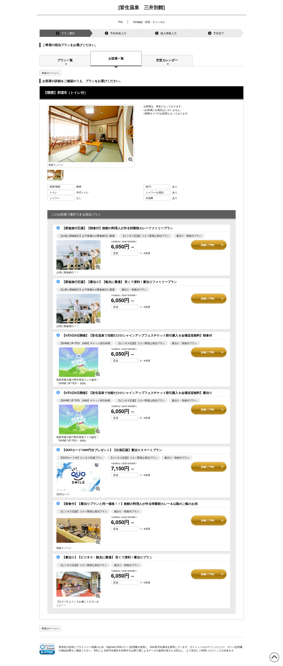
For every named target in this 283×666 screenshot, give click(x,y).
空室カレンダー (167, 60)
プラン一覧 (65, 60)
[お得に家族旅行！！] (78, 255)
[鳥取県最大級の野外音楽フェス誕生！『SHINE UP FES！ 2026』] (78, 362)
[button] (47, 648)
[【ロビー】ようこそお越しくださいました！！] (78, 584)
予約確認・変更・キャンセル (149, 22)
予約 (120, 22)
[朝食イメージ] (78, 530)
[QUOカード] (78, 477)
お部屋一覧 (116, 58)
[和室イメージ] (55, 175)
